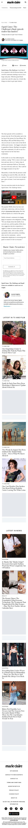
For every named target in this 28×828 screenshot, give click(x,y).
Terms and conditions (14, 782)
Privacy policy (14, 790)
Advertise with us (14, 786)
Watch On (5, 202)
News (21, 40)
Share (5, 65)
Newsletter (24, 65)
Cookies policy (14, 794)
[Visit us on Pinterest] (21, 808)
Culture (4, 22)
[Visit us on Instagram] (11, 808)
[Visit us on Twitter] (6, 808)
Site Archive (14, 771)
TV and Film (13, 22)
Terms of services (19, 270)
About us (14, 797)
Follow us (16, 65)
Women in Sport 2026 (15, 8)
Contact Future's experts (14, 774)
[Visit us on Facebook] (16, 808)
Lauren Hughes (10, 39)
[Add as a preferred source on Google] (14, 813)
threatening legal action (12, 211)
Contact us (14, 778)
